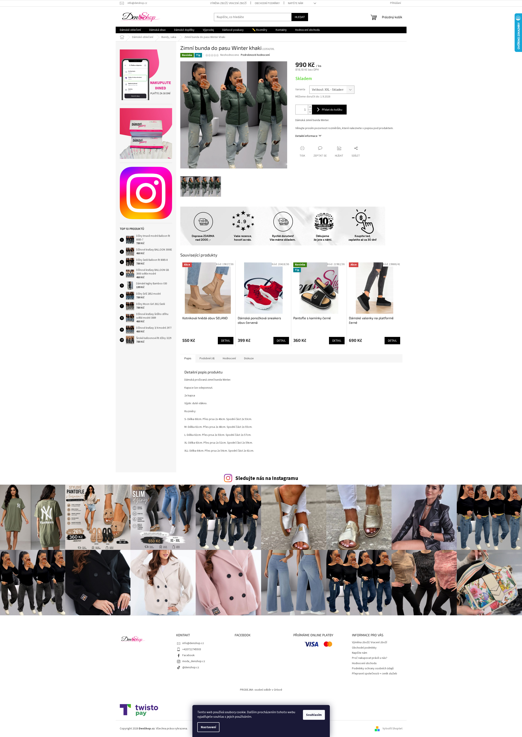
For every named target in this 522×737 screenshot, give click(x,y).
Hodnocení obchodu (364, 663)
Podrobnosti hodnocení (255, 55)
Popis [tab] (187, 358)
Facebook (188, 655)
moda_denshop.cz (193, 661)
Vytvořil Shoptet (392, 729)
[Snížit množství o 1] (310, 112)
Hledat (300, 17)
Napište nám (295, 3)
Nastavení (208, 727)
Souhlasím (314, 715)
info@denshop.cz (193, 643)
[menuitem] (130, 30)
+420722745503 (191, 649)
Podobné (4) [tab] (207, 358)
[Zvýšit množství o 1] (310, 107)
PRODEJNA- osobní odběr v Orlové (261, 690)
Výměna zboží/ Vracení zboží (228, 3)
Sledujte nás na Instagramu (266, 478)
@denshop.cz (190, 667)
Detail (225, 340)
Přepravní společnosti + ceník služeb (374, 674)
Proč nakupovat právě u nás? (369, 658)
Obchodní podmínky (267, 3)
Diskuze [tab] (249, 358)
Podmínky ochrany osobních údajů (373, 668)
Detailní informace (306, 136)
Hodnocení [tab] (229, 358)
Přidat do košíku (332, 109)
